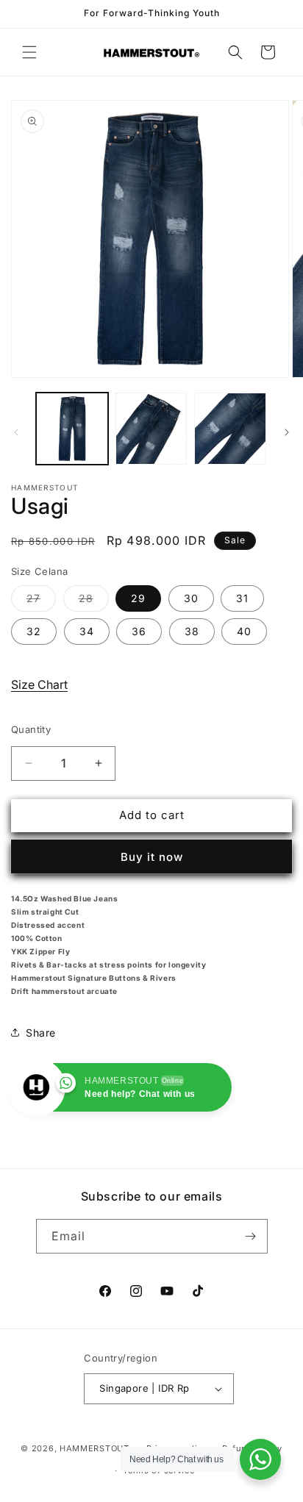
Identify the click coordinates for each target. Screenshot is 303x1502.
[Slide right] (287, 432)
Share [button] (41, 1032)
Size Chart (39, 684)
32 (33, 631)
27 (41, 601)
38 (192, 631)
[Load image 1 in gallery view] (72, 429)
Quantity (31, 729)
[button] (29, 52)
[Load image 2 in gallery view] (151, 429)
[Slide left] (16, 432)
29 (138, 598)
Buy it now (152, 857)
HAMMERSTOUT (94, 1447)
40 (244, 631)
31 (242, 598)
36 (139, 631)
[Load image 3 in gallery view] (230, 429)
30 (191, 598)
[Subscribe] (251, 1236)
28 (94, 601)
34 (86, 631)
